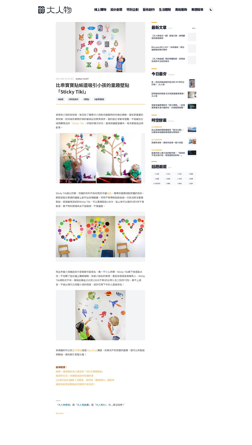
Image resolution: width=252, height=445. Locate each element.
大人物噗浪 (64, 404)
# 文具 (157, 174)
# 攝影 (168, 183)
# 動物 (168, 179)
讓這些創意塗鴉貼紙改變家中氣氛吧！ (76, 384)
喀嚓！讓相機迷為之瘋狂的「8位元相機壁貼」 (80, 371)
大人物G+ (101, 404)
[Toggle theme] (211, 9)
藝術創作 (149, 9)
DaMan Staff (82, 78)
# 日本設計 (156, 183)
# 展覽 (191, 174)
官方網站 (77, 350)
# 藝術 (179, 183)
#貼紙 (60, 99)
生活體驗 (165, 9)
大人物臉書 (83, 404)
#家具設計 (73, 99)
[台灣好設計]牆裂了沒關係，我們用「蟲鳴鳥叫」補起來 (85, 380)
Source (59, 413)
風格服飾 (181, 9)
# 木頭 (179, 179)
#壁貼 (86, 99)
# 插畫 (157, 179)
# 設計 (191, 183)
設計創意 (116, 9)
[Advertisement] (100, 425)
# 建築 (191, 179)
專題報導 (197, 9)
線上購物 (100, 9)
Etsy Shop (91, 350)
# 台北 (168, 174)
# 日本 (179, 174)
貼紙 (109, 193)
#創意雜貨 (99, 99)
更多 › (194, 28)
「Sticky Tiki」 (77, 123)
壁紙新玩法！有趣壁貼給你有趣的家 (75, 375)
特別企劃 (132, 9)
